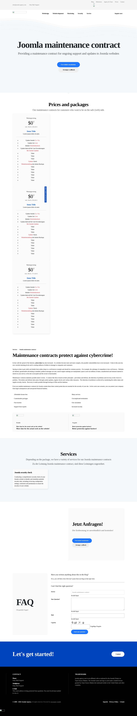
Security (80, 13)
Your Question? (55, 599)
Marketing (70, 13)
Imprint (105, 702)
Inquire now (119, 13)
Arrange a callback (69, 70)
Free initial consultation (68, 64)
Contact (122, 2)
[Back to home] (20, 13)
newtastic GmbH (56, 702)
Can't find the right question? (62, 586)
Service (89, 13)
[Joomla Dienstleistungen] (95, 13)
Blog (92, 2)
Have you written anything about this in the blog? (70, 575)
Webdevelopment (58, 13)
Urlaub (122, 702)
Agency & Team (108, 2)
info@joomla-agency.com (19, 5)
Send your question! (79, 632)
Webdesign (45, 13)
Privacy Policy (113, 702)
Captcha (53, 622)
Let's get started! (33, 654)
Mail (52, 615)
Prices (116, 2)
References (99, 2)
